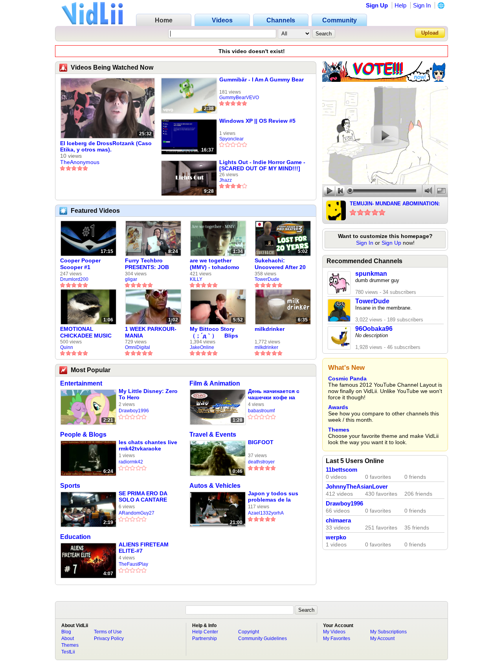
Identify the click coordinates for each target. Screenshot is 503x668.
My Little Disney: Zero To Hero (148, 394)
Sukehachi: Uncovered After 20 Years (280, 264)
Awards (338, 407)
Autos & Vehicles (214, 485)
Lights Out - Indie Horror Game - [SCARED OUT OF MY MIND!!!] (262, 165)
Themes (338, 429)
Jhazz (225, 180)
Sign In (422, 5)
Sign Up (377, 5)
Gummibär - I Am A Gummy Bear (261, 79)
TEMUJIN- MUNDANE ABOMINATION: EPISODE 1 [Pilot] (395, 204)
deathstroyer (261, 462)
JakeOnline (202, 347)
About (67, 638)
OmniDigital (137, 347)
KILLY (196, 279)
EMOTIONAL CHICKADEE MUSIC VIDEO (86, 332)
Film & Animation (214, 383)
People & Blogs (83, 434)
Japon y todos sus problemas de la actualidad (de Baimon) (273, 496)
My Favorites (336, 638)
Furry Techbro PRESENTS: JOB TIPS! (147, 264)
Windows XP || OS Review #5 (257, 121)
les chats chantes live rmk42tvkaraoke (148, 445)
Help (400, 5)
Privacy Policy (109, 638)
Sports (70, 485)
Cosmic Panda (347, 378)
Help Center (205, 632)
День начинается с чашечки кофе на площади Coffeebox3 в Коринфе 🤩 (277, 394)
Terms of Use (108, 632)
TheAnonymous (79, 162)
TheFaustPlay (133, 564)
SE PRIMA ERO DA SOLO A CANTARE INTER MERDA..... (143, 496)
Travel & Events (212, 434)
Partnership (204, 638)
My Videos (334, 632)
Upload (430, 33)
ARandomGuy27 (136, 513)
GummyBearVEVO (239, 97)
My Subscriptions (388, 632)
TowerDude (267, 279)
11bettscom (341, 470)
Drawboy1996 (134, 410)
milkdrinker (270, 329)
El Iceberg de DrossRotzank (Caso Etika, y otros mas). (106, 146)
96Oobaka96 (374, 328)
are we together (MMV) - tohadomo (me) (214, 264)
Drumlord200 (74, 279)
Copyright (248, 632)
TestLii (68, 652)
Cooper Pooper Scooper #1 (80, 263)
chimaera (338, 520)
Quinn (66, 347)
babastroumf (261, 410)
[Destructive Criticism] (385, 80)
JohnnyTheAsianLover (357, 486)
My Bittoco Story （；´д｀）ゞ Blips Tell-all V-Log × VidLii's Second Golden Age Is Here (215, 332)
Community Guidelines (262, 638)
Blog (66, 632)
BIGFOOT (261, 442)
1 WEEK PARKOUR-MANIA (150, 332)
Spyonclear (231, 139)
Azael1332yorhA (266, 513)
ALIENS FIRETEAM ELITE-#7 (144, 547)
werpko (336, 537)
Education (75, 536)
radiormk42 (131, 462)
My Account (382, 638)
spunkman (371, 273)
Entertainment (81, 383)
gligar (131, 279)
